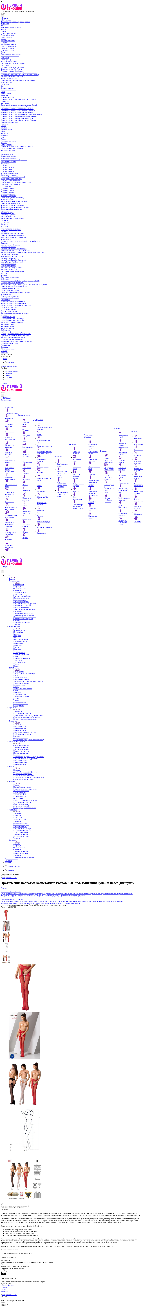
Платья (99, 901)
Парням (16, 785)
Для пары (16, 844)
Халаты (7, 903)
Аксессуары (5, 901)
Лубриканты (17, 711)
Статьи (3, 1289)
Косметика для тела (90, 894)
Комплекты (55, 901)
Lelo (98, 894)
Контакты (4, 1291)
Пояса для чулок (42, 903)
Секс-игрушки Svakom (41, 896)
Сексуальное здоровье (21, 745)
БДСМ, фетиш (18, 672)
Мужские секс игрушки (114, 894)
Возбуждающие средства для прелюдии (63, 896)
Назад (13, 577)
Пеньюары (93, 901)
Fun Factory (56, 894)
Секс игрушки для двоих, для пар (40, 894)
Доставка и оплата (7, 1285)
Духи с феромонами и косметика (71, 894)
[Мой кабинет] (2, 569)
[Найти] (2, 15)
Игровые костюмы (66, 901)
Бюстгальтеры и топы (33, 901)
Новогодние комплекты (81, 901)
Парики (12, 903)
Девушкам (17, 813)
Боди (11, 901)
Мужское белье (113, 901)
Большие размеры (19, 901)
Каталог (12, 579)
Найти (3, 1305)
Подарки (16, 770)
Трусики (105, 901)
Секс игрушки (12, 896)
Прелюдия (17, 725)
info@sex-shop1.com (9, 366)
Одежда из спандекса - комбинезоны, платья (64, 903)
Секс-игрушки (18, 585)
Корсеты (34, 903)
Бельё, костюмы (19, 630)
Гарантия (4, 1287)
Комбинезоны (46, 901)
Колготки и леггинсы (23, 903)
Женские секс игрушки (19, 894)
